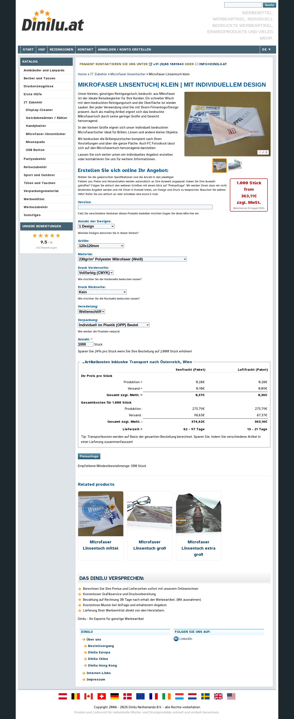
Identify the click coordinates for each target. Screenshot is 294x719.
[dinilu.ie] (166, 696)
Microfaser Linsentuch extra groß (198, 548)
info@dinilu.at (213, 64)
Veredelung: (88, 306)
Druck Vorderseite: (93, 268)
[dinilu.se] (205, 696)
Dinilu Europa (99, 652)
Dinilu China (98, 659)
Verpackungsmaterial (41, 191)
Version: (84, 202)
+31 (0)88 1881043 (168, 64)
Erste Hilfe (33, 94)
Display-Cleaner (39, 110)
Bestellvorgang (101, 646)
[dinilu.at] (63, 696)
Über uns (94, 639)
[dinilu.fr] (153, 696)
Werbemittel (34, 199)
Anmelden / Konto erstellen (124, 49)
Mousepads (35, 142)
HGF (41, 49)
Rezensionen (61, 49)
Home (82, 74)
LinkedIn (185, 639)
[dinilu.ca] (89, 696)
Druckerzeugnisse (39, 86)
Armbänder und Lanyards (44, 70)
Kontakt (85, 49)
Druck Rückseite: (92, 287)
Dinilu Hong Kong (102, 665)
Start (28, 49)
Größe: (83, 241)
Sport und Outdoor (39, 175)
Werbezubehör (36, 207)
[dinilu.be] (76, 696)
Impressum (96, 679)
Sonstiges (32, 215)
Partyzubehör (35, 159)
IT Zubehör (33, 102)
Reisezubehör (35, 167)
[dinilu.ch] (102, 696)
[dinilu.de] (114, 696)
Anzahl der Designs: (94, 221)
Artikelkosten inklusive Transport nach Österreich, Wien (138, 362)
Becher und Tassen (39, 78)
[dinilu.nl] (192, 696)
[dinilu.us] (231, 696)
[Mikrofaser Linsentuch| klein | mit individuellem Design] (227, 124)
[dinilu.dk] (128, 696)
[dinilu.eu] (141, 696)
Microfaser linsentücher (46, 134)
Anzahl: (85, 339)
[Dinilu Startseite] (53, 20)
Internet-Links (99, 673)
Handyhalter (36, 126)
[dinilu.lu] (179, 696)
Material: (85, 254)
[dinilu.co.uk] (218, 696)
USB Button (35, 150)
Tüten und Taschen (39, 183)
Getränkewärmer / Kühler (46, 118)
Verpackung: (88, 320)
